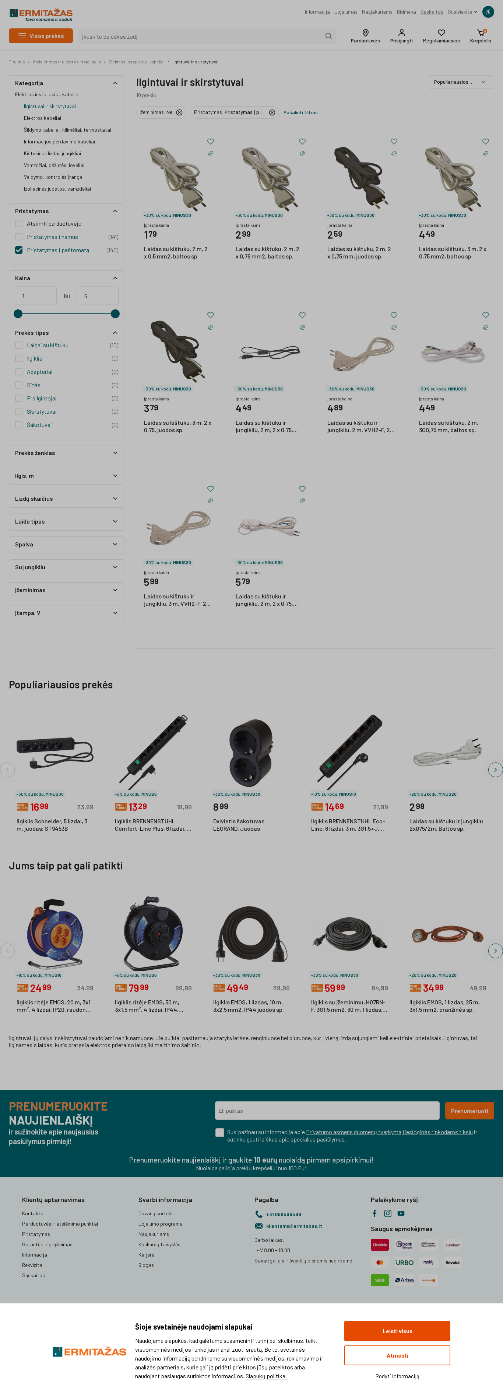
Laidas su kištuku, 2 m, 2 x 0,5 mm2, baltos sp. (176, 252)
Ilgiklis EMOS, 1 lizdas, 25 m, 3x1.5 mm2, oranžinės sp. (444, 1005)
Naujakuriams (377, 11)
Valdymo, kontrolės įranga (53, 177)
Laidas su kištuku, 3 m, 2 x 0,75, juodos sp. (177, 426)
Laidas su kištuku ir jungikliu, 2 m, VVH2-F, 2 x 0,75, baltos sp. (360, 426)
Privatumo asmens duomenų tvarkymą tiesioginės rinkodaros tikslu (389, 1131)
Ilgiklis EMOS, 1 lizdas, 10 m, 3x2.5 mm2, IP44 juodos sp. (248, 1005)
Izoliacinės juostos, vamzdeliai (57, 188)
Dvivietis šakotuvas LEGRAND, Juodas (238, 824)
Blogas (146, 1265)
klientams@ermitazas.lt (294, 1226)
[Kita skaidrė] (495, 769)
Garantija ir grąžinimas (47, 1244)
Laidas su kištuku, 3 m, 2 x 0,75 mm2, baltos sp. (452, 252)
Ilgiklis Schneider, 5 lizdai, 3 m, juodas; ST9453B (52, 824)
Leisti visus (397, 1331)
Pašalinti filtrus (301, 112)
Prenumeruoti (469, 1110)
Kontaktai (33, 1213)
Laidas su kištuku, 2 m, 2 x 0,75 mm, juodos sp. (359, 252)
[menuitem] (317, 11)
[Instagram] (387, 1213)
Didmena (406, 11)
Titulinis (17, 61)
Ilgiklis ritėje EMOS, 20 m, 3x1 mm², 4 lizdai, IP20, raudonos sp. (54, 1006)
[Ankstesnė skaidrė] (7, 769)
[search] (329, 36)
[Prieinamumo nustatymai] (488, 12)
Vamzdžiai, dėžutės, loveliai (54, 165)
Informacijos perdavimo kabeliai (59, 141)
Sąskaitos (432, 11)
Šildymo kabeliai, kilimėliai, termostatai (67, 129)
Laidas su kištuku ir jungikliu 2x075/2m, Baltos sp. (446, 824)
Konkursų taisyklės (159, 1244)
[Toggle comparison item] (210, 153)
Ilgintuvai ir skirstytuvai (195, 61)
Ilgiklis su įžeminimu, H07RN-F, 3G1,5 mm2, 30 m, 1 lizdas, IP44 (348, 1006)
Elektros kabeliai (42, 118)
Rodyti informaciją (397, 1376)
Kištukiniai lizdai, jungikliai (52, 153)
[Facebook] (374, 1213)
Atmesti (397, 1355)
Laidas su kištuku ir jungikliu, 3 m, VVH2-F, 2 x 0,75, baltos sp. (177, 600)
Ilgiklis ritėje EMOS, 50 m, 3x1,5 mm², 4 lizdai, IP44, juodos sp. (147, 1006)
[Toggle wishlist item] (210, 141)
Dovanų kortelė (155, 1213)
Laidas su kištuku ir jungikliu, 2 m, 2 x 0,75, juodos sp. (264, 426)
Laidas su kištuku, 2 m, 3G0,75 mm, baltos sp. (448, 426)
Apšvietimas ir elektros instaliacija (67, 61)
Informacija (317, 11)
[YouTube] (401, 1213)
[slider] (18, 313)
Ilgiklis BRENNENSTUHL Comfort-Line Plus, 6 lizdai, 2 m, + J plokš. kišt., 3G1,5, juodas (152, 825)
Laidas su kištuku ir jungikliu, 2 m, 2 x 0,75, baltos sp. (264, 600)
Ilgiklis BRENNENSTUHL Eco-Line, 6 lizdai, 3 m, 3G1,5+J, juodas (348, 825)
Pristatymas (36, 1234)
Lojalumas (346, 11)
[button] (365, 36)
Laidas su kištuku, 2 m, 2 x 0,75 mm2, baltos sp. (267, 252)
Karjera (146, 1254)
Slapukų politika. (267, 1375)
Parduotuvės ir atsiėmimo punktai (60, 1223)
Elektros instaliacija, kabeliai (137, 61)
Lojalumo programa (160, 1223)
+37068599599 (283, 1214)
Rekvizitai (32, 1265)
